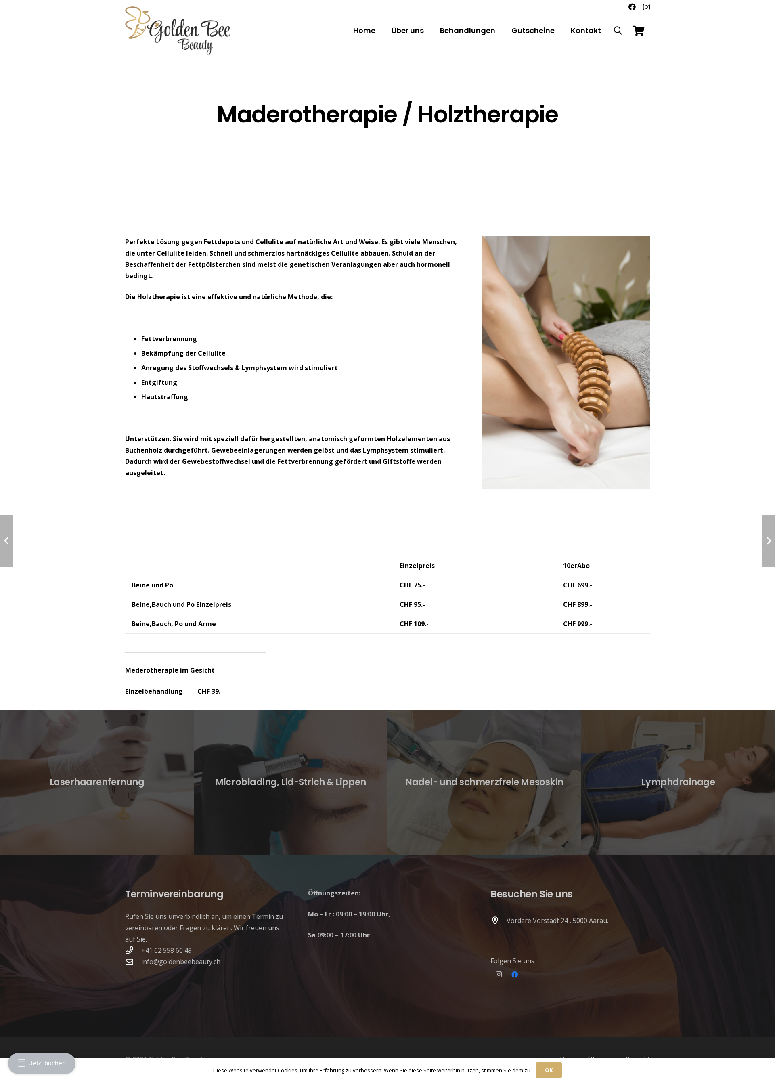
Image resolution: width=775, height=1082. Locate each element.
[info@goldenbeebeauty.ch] (133, 961)
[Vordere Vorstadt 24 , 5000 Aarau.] (498, 920)
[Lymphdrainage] (678, 782)
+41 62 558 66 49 (166, 950)
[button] (618, 31)
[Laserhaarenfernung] (97, 782)
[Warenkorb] (638, 31)
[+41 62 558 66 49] (133, 950)
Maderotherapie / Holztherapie (388, 114)
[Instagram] (646, 7)
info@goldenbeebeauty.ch (180, 961)
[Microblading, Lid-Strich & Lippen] (291, 782)
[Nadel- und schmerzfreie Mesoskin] (484, 782)
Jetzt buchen (47, 1063)
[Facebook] (632, 6)
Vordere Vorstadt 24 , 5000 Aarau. (557, 920)
